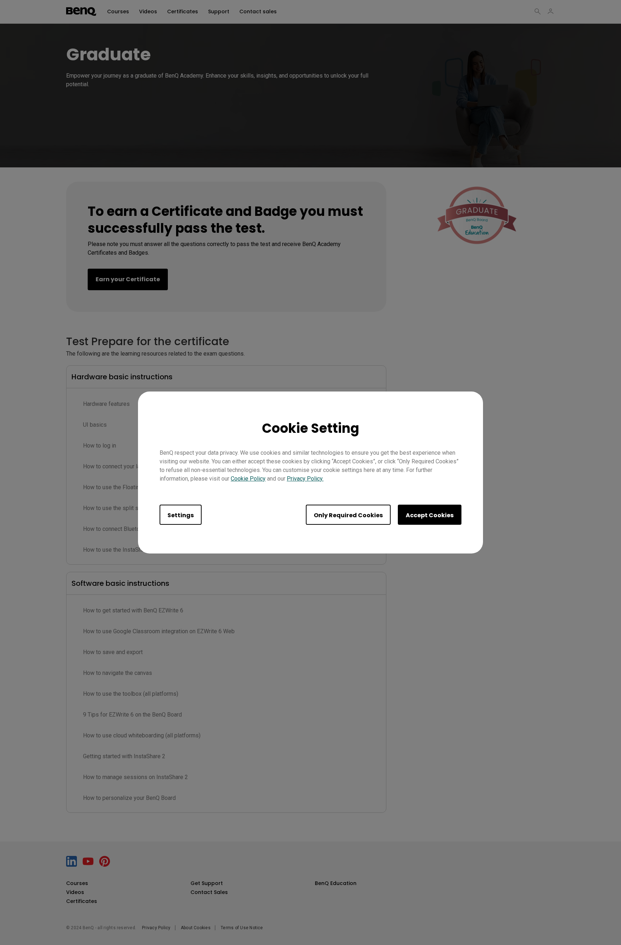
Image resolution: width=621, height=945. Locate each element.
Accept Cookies (430, 515)
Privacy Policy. (305, 478)
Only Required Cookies (348, 515)
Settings (180, 515)
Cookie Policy (248, 478)
